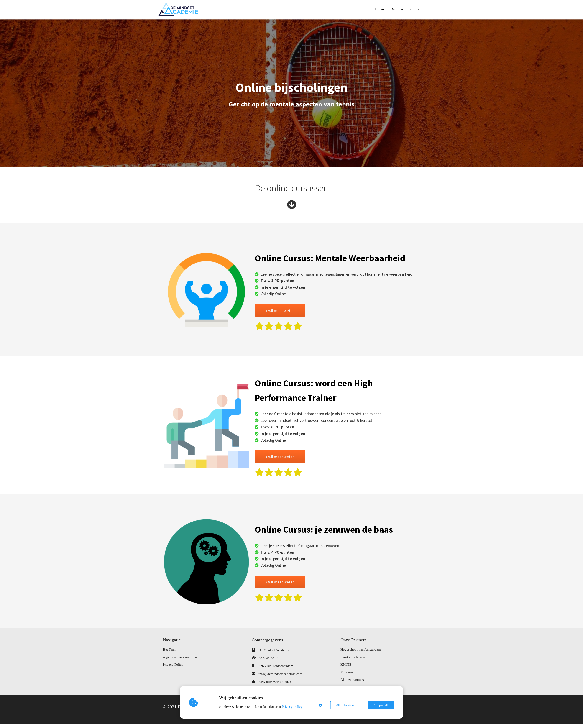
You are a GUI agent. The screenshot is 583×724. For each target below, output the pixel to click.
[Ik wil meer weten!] (280, 315)
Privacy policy (292, 707)
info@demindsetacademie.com (280, 674)
